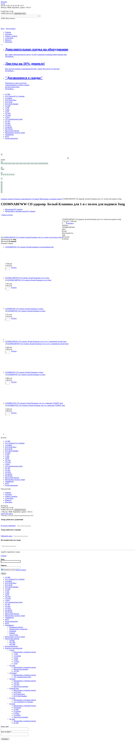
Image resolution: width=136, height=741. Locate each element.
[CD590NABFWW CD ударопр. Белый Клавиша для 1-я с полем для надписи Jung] (31, 237)
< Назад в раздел (7, 215)
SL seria (12, 719)
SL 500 (7, 121)
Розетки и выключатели (22, 199)
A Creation (17, 656)
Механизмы (13, 209)
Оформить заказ (6, 536)
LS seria (12, 704)
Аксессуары (13, 635)
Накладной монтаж (12, 131)
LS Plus (16, 713)
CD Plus (16, 684)
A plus (7, 110)
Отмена (3, 556)
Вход (2, 28)
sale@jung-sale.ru (7, 514)
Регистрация (10, 28)
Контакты (8, 42)
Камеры (12, 633)
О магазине (9, 38)
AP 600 (11, 640)
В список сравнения (8, 526)
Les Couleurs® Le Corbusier (15, 96)
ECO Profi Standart (11, 104)
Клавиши (12, 631)
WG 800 (12, 644)
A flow (7, 117)
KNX (7, 136)
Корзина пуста (4, 3)
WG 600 (12, 642)
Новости (8, 40)
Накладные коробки (21, 669)
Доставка (8, 34)
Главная (8, 32)
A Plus (16, 660)
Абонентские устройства (18, 629)
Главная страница (7, 199)
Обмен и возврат (11, 36)
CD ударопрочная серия (13, 119)
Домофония (9, 134)
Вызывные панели (16, 627)
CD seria (12, 679)
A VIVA (16, 661)
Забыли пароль (20, 570)
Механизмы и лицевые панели (51, 199)
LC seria (12, 698)
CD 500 (8, 113)
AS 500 (7, 106)
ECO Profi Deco (10, 100)
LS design (8, 127)
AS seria (12, 665)
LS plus (7, 123)
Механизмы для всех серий (15, 133)
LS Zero (8, 125)
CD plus (8, 115)
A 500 (7, 108)
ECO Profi (8, 102)
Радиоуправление (11, 138)
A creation (8, 98)
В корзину (70, 223)
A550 (7, 111)
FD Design (9, 129)
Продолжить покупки (24, 526)
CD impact (35, 199)
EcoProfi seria (14, 688)
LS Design (17, 711)
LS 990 (7, 94)
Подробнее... (9, 56)
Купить (14, 267)
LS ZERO (17, 715)
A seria (11, 650)
